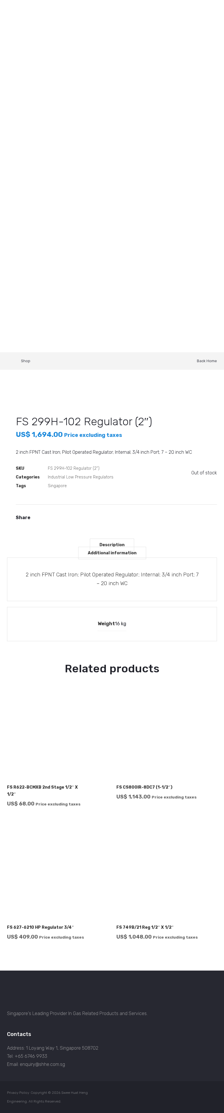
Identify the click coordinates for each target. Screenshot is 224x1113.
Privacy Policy (18, 1093)
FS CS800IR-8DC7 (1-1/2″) (144, 787)
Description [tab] (112, 544)
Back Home (207, 361)
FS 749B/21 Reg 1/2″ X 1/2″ (145, 927)
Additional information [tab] (112, 553)
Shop (25, 361)
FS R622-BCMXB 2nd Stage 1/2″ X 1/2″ (42, 791)
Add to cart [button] (96, 811)
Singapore (57, 485)
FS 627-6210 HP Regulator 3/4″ (40, 927)
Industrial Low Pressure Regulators (80, 477)
